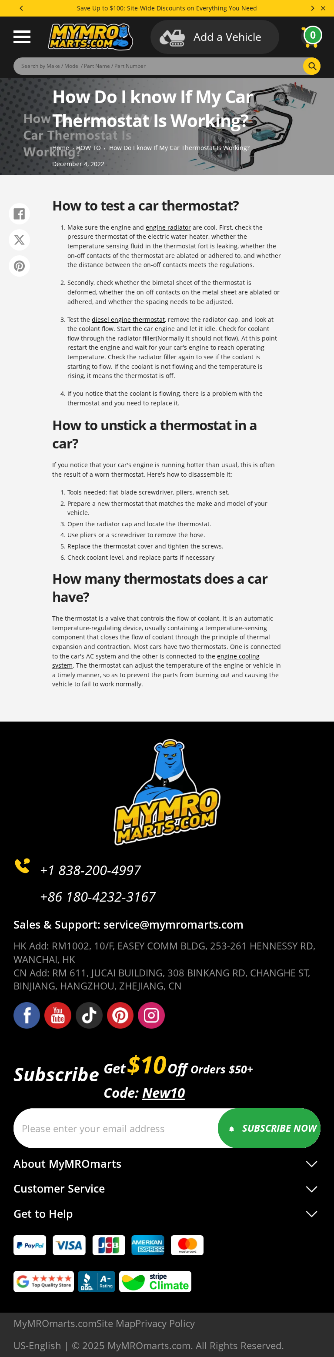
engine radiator (168, 227)
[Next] (312, 8)
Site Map (116, 1323)
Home (60, 148)
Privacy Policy (165, 1323)
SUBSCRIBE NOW (279, 1128)
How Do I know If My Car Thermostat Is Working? (179, 148)
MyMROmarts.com (55, 1323)
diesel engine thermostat (128, 319)
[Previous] (21, 8)
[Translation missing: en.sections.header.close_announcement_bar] (323, 8)
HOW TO (88, 148)
